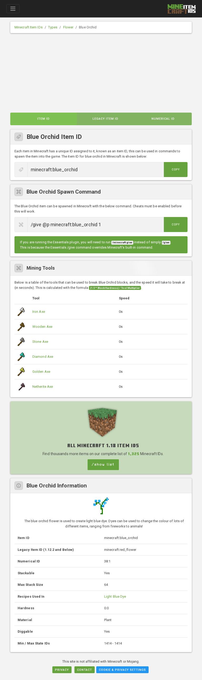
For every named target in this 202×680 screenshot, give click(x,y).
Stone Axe (40, 342)
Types (53, 27)
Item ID (43, 118)
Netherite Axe (42, 387)
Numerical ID (163, 118)
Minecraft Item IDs (28, 27)
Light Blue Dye (115, 596)
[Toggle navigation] (12, 8)
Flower (68, 27)
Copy (176, 169)
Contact (84, 670)
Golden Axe (41, 372)
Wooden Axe (42, 327)
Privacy (62, 670)
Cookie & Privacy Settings (122, 670)
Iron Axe (38, 312)
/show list (103, 464)
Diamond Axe (42, 357)
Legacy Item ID (105, 118)
